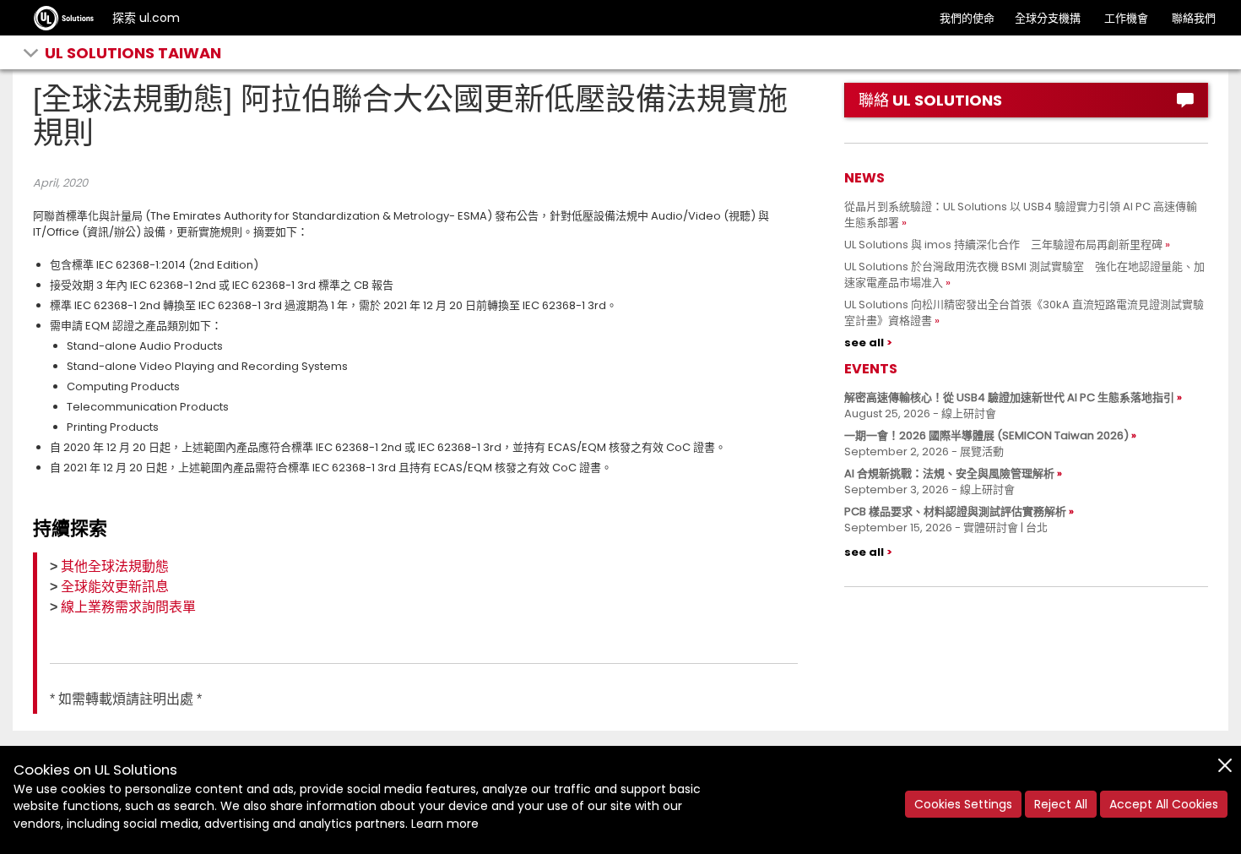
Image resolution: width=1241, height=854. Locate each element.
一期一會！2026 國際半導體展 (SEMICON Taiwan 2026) (986, 435)
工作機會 (1126, 18)
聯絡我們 (1194, 18)
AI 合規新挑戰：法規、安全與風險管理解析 (949, 473)
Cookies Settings (963, 804)
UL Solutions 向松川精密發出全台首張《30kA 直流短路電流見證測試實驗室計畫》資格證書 (1024, 312)
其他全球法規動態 (115, 566)
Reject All (1060, 804)
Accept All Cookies (1163, 804)
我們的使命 (967, 18)
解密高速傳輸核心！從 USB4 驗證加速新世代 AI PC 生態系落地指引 (1009, 397)
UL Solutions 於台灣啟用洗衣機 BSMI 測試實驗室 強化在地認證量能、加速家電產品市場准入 (1024, 274)
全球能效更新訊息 (115, 586)
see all (864, 343)
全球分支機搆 (1048, 18)
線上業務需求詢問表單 (128, 607)
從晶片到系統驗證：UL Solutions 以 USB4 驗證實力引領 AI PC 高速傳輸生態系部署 (1020, 215)
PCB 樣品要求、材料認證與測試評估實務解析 (955, 511)
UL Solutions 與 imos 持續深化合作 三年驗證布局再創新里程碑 (1003, 245)
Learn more (445, 823)
